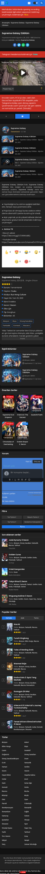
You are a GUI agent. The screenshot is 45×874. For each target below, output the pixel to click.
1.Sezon (13, 302)
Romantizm (30, 682)
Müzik (26, 792)
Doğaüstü (5, 751)
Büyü (14, 318)
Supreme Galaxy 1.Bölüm (30, 352)
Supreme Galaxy (28, 40)
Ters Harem (6, 833)
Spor (26, 820)
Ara (23, 523)
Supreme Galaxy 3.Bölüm (30, 367)
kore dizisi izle (6, 867)
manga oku (5, 870)
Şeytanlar (5, 816)
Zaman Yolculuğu (30, 841)
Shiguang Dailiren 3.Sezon (20, 592)
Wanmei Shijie (20, 660)
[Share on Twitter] (19, 45)
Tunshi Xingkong (21, 635)
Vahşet (4, 837)
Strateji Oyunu (7, 824)
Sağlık (26, 808)
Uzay (26, 833)
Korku (35, 554)
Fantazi (29, 581)
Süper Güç (32, 595)
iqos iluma (14, 870)
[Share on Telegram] (28, 45)
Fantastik (6, 322)
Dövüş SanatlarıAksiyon (10, 755)
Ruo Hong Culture (18, 291)
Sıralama (32, 518)
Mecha (26, 788)
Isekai (34, 724)
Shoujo (27, 816)
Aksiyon (6, 318)
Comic (4, 747)
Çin (9, 305)
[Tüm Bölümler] (22, 116)
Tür (11, 514)
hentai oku (26, 867)
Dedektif (27, 747)
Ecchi (4, 759)
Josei (26, 776)
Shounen (28, 726)
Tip (11, 518)
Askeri (26, 739)
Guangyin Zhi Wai (22, 688)
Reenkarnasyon (19, 726)
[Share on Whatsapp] (23, 45)
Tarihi (4, 829)
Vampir (26, 837)
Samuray (5, 812)
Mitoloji (4, 792)
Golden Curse (15, 551)
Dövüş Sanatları (26, 318)
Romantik (27, 804)
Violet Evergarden (17, 566)
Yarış (3, 841)
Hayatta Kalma (29, 771)
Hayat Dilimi (6, 771)
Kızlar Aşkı (28, 780)
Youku (13, 287)
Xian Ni (17, 621)
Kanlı (40, 581)
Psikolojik (12, 556)
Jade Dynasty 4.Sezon (19, 536)
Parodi (4, 800)
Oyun (26, 796)
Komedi (17, 322)
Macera (26, 322)
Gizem (26, 595)
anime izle (16, 867)
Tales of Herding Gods (24, 646)
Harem (26, 767)
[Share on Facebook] (15, 45)
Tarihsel (17, 542)
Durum (33, 514)
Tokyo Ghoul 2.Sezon (18, 578)
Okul (3, 796)
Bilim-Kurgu (29, 638)
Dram (16, 569)
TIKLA (26, 14)
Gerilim (29, 554)
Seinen (23, 583)
